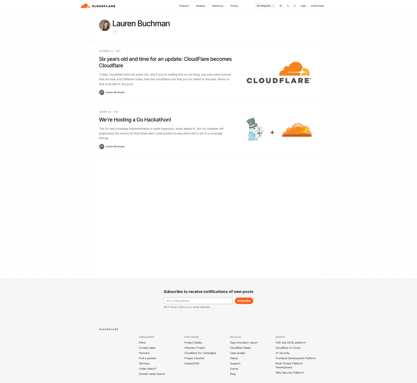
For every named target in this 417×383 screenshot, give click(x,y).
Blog (233, 373)
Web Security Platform (290, 372)
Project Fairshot (194, 358)
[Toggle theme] (288, 5)
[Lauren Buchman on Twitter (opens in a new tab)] (114, 31)
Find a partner (147, 358)
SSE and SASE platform (291, 342)
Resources (217, 5)
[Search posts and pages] (294, 5)
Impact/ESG (191, 363)
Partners (144, 353)
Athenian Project (194, 347)
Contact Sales (317, 6)
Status (234, 358)
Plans (142, 342)
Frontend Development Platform (296, 358)
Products (183, 5)
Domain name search (152, 373)
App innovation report (244, 342)
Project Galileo (193, 342)
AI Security (282, 353)
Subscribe (244, 300)
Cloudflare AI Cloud (288, 347)
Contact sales (147, 347)
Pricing (234, 5)
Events (234, 368)
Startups (144, 363)
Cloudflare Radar (240, 347)
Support (235, 363)
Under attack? (147, 368)
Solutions (200, 5)
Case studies (237, 353)
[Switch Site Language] (280, 6)
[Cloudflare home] (98, 6)
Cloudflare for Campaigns (200, 353)
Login (303, 6)
